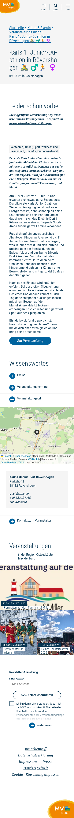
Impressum (28, 762)
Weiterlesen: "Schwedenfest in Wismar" (18, 633)
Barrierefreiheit (36, 768)
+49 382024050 (20, 497)
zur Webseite (18, 502)
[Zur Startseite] (10, 7)
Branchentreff (35, 749)
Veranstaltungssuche (25, 32)
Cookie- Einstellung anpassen (35, 774)
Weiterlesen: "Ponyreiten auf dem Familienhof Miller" (37, 587)
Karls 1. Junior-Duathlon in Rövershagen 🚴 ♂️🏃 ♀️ (30, 38)
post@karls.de (18, 493)
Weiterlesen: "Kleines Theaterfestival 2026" (55, 633)
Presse (47, 762)
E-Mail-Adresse (16, 679)
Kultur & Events (39, 28)
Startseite (16, 28)
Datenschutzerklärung (35, 755)
